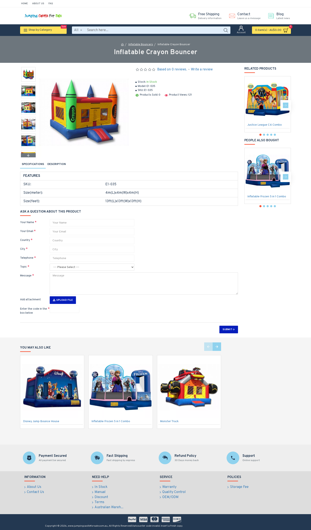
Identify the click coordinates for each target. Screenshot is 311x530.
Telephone (26, 258)
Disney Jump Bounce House (41, 421)
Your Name (27, 222)
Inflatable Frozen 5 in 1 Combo (266, 196)
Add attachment (30, 299)
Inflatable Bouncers (140, 44)
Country (25, 240)
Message (26, 275)
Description (56, 164)
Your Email (26, 231)
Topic (23, 267)
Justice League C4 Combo (264, 125)
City (22, 249)
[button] (28, 68)
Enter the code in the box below (33, 311)
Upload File (64, 300)
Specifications (33, 164)
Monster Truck (169, 421)
